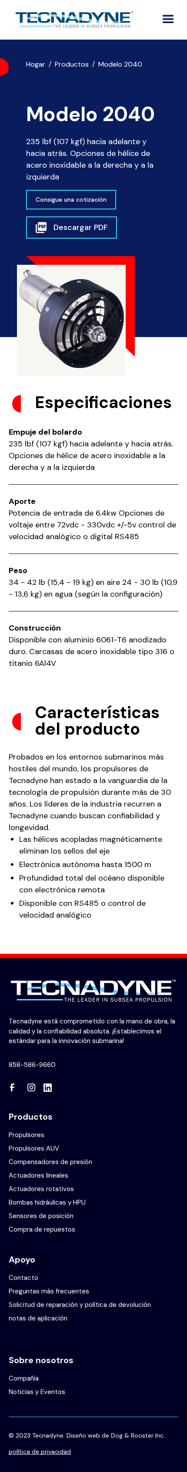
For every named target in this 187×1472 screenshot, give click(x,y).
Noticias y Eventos (37, 1392)
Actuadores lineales (38, 1175)
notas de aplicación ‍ (38, 1318)
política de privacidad (40, 1451)
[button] (168, 20)
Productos (72, 64)
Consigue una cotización (71, 199)
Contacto (23, 1277)
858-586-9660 (32, 1064)
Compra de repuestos (42, 1229)
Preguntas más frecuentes (49, 1291)
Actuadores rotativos (41, 1189)
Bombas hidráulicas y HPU (47, 1202)
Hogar (35, 64)
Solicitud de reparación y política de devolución (80, 1304)
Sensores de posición (41, 1216)
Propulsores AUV (34, 1148)
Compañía (24, 1378)
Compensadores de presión (50, 1162)
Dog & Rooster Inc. (138, 1435)
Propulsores (26, 1135)
